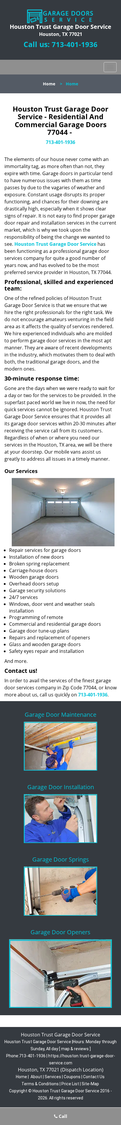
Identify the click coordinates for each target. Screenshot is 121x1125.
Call (62, 1116)
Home (49, 84)
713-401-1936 (75, 44)
